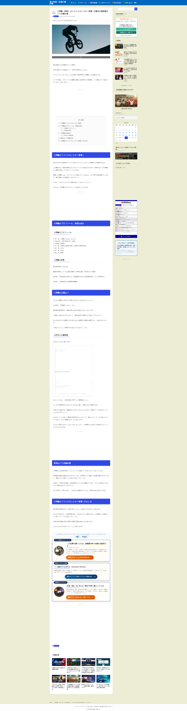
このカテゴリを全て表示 (126, 232)
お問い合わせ (90, 706)
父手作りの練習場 (68, 135)
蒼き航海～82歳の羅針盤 (58, 2)
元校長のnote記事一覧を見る (125, 35)
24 (120, 137)
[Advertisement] (81, 100)
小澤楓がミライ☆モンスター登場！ (71, 123)
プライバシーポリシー (80, 706)
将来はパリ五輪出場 (67, 138)
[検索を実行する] (135, 9)
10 (120, 132)
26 (126, 137)
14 (132, 132)
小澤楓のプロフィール (70, 128)
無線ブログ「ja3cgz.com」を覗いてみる (80, 597)
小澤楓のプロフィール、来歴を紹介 (71, 126)
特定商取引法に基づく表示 (105, 706)
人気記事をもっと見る (126, 85)
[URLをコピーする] (81, 57)
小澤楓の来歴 (67, 130)
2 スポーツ (56, 16)
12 (126, 132)
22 (135, 135)
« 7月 (116, 143)
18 (123, 135)
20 (129, 135)
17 (120, 135)
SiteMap (96, 706)
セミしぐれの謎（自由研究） (126, 29)
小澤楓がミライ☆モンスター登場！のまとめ (74, 141)
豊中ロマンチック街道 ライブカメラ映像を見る (80, 576)
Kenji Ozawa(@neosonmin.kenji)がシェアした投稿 (72, 393)
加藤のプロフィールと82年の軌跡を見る (80, 557)
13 (129, 132)
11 (123, 132)
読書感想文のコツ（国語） (125, 32)
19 (126, 135)
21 (132, 135)
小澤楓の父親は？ (66, 133)
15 (135, 132)
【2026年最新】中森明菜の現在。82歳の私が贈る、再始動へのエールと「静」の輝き (126, 247)
